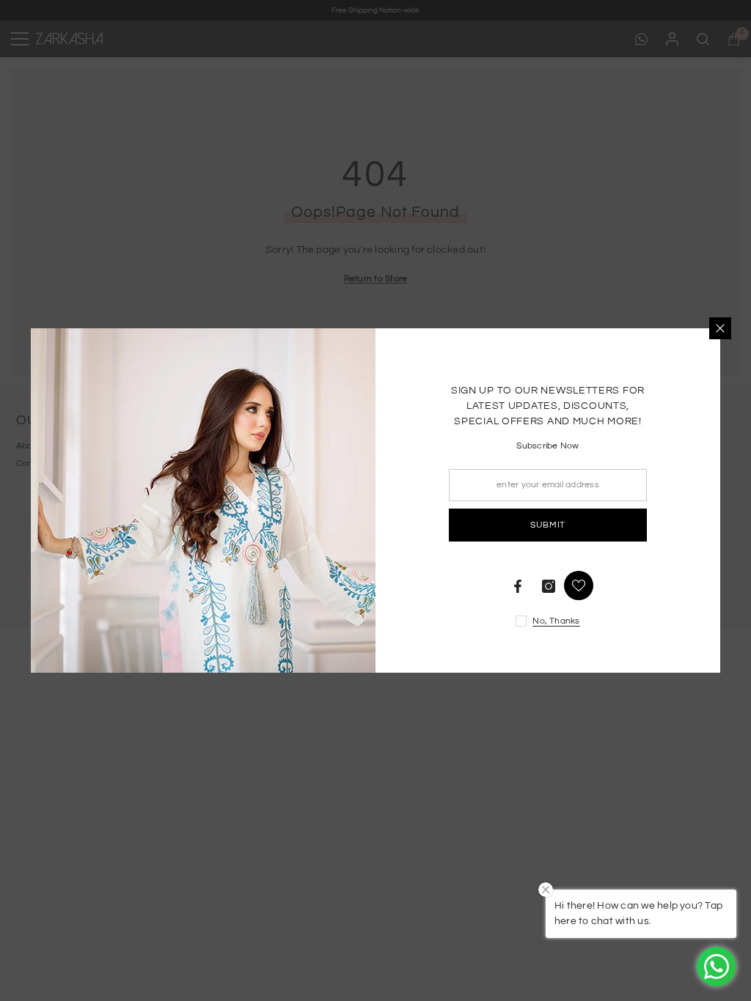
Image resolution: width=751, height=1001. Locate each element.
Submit (547, 525)
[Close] (720, 328)
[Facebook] (517, 586)
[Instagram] (548, 586)
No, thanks (555, 621)
